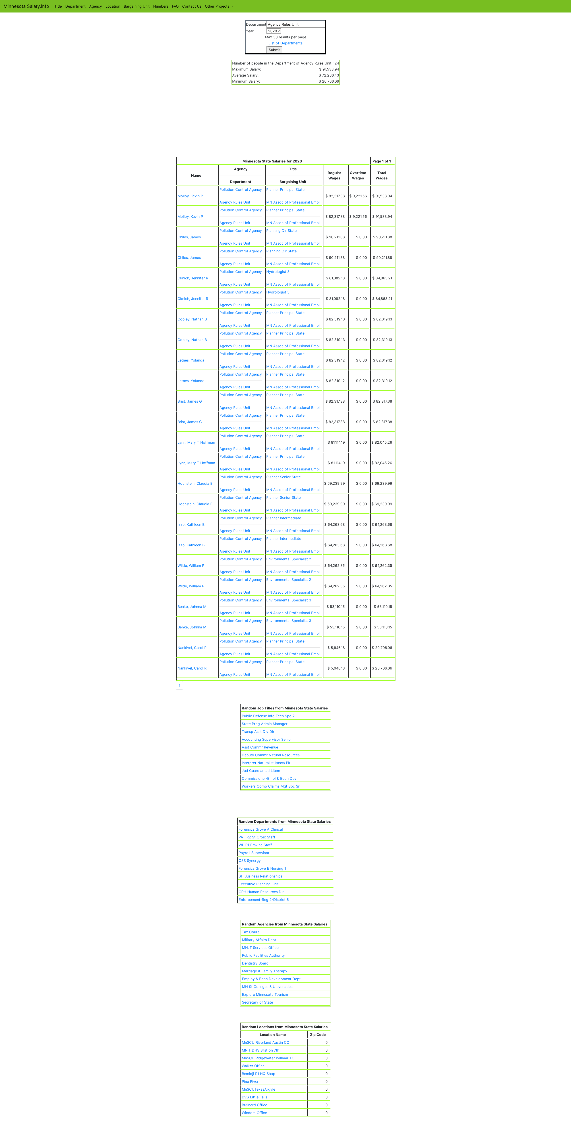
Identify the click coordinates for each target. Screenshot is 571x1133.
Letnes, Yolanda (191, 360)
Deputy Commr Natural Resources (271, 755)
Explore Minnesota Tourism (265, 994)
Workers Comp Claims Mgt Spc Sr (271, 786)
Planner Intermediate (283, 518)
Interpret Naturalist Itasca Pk (266, 763)
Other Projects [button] (217, 6)
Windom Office (254, 1112)
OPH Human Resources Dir (261, 892)
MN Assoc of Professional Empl (293, 202)
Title (58, 6)
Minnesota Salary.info (26, 6)
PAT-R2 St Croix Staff (257, 837)
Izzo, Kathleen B (191, 524)
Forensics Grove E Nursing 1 (262, 868)
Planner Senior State (283, 477)
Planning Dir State (281, 230)
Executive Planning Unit (259, 884)
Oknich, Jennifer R (193, 278)
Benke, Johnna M (192, 606)
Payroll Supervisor (254, 852)
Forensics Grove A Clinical (261, 829)
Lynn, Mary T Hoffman (196, 442)
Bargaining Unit (137, 6)
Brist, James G (190, 401)
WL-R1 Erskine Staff (255, 845)
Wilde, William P (191, 565)
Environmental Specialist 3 (288, 600)
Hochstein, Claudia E (195, 483)
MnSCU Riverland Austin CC (265, 1042)
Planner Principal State (285, 189)
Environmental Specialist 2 (288, 559)
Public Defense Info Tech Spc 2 (268, 716)
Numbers (160, 6)
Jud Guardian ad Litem (261, 770)
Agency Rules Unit (234, 202)
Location (113, 6)
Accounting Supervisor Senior (267, 739)
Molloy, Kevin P (190, 196)
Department (75, 6)
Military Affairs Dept (259, 940)
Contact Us (191, 6)
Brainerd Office (254, 1105)
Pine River (250, 1081)
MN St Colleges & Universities (267, 986)
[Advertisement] (285, 123)
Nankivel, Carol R (192, 647)
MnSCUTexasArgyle (258, 1089)
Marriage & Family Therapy (264, 971)
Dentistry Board (255, 963)
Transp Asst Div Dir (258, 731)
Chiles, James (189, 237)
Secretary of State (257, 1002)
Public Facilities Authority (263, 955)
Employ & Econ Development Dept (271, 979)
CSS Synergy (250, 860)
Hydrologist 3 (278, 271)
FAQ (175, 6)
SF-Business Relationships (260, 876)
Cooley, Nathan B (192, 319)
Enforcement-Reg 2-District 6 (264, 899)
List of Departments (285, 43)
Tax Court (250, 932)
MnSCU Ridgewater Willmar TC (268, 1058)
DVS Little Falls (254, 1097)
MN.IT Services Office (260, 947)
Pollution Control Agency (240, 189)
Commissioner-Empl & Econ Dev (269, 778)
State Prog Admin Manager (265, 723)
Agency (95, 6)
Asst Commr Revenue (260, 747)
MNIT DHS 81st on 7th (260, 1050)
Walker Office (253, 1066)
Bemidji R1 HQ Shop (258, 1073)
